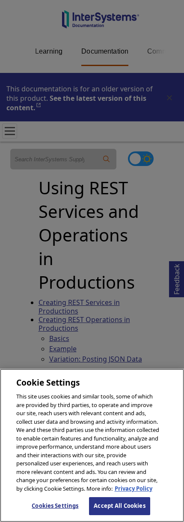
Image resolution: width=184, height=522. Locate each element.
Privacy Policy (133, 488)
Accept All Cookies (119, 506)
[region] (92, 445)
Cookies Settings (55, 506)
